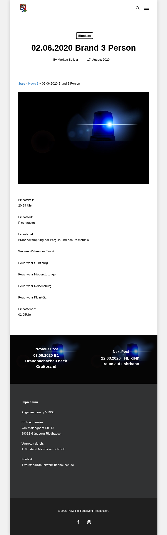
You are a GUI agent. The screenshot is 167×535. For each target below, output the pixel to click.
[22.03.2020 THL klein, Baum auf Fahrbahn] (121, 359)
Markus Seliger (68, 59)
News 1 (33, 83)
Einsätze (84, 35)
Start (21, 83)
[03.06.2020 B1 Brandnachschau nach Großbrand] (46, 359)
